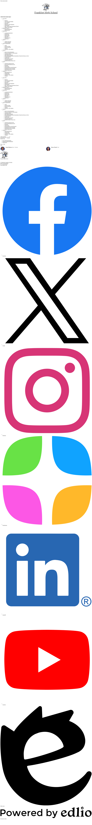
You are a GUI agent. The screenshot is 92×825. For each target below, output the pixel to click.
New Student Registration (7, 140)
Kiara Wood (54, 147)
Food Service (7, 66)
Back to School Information (9, 52)
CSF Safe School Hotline (9, 21)
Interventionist (7, 35)
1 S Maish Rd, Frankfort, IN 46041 (6, 162)
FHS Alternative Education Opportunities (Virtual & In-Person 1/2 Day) (17, 55)
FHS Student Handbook (9, 54)
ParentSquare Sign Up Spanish (10, 69)
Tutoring (6, 48)
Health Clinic (7, 34)
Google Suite (7, 57)
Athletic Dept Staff (8, 41)
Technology (7, 38)
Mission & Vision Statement (9, 24)
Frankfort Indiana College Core (10, 60)
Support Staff (7, 73)
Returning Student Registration (8, 141)
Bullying (6, 20)
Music (1, 144)
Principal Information (8, 29)
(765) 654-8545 (5, 163)
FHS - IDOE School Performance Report (12, 26)
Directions (6, 23)
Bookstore (6, 65)
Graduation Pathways (8, 59)
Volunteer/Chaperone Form (9, 63)
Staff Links (6, 36)
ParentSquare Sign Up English (10, 68)
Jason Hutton (9, 147)
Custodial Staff (7, 133)
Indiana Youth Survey (8, 70)
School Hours (7, 25)
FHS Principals (7, 30)
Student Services (7, 37)
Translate (8, 137)
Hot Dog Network (8, 47)
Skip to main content (3, 0)
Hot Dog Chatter (7, 46)
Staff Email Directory (8, 72)
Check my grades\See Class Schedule (11, 112)
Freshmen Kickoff (8, 56)
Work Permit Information (9, 58)
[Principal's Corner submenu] (9, 28)
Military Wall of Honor (8, 27)
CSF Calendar (7, 22)
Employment (5, 142)
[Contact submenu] (5, 71)
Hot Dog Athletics (8, 42)
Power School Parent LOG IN (10, 64)
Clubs (6, 45)
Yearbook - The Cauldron (9, 49)
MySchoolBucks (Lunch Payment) (10, 67)
